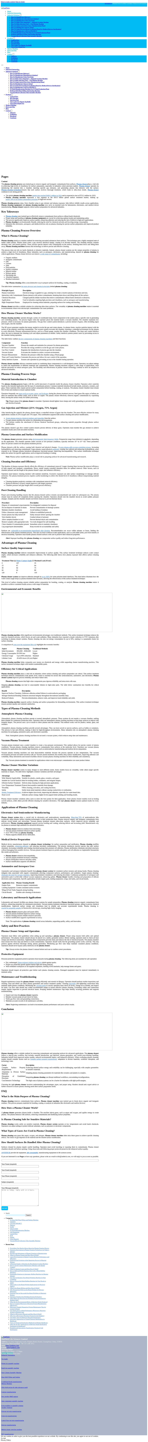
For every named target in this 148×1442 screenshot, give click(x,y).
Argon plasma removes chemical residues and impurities (25, 418)
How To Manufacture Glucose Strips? (22, 27)
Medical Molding (12, 49)
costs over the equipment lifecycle (24, 645)
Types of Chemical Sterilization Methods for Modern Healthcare (29, 1323)
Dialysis (12, 1225)
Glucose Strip (14, 1228)
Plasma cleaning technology (11, 190)
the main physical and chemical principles (35, 286)
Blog (8, 52)
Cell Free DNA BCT (16, 1223)
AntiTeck (12, 1222)
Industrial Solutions (13, 15)
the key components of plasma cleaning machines (35, 339)
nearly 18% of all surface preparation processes (22, 199)
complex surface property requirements (43, 1059)
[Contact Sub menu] (13, 54)
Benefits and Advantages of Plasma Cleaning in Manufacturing (28, 1253)
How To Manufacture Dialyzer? (21, 17)
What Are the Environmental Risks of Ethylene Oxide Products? (28, 1302)
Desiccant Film (11, 50)
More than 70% (76, 817)
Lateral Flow (15, 40)
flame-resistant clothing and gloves (30, 962)
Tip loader (4, 1359)
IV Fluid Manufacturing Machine (20, 1230)
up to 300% (46, 577)
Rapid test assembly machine (10, 1368)
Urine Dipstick (14, 1239)
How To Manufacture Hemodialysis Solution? (25, 19)
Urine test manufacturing (9, 1416)
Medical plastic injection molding (11, 1429)
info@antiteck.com (13, 1347)
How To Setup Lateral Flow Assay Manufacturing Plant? (28, 26)
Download (14, 60)
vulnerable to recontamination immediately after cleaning (30, 531)
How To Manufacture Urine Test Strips (23, 20)
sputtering (55, 449)
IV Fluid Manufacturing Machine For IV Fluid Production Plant (30, 32)
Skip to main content (8, 2)
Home (9, 11)
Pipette (12, 1237)
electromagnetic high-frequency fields (45, 439)
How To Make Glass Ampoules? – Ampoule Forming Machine (30, 22)
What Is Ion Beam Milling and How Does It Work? (24, 1288)
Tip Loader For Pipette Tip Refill (21, 45)
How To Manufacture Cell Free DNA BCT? (24, 31)
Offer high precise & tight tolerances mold (14, 1387)
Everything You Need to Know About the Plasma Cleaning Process (29, 1248)
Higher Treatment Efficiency (11, 792)
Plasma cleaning (12, 216)
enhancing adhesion (22, 846)
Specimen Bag (15, 43)
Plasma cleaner (81, 184)
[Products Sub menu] (14, 38)
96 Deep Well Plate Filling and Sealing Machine (24, 1220)
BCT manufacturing (7, 1434)
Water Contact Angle (24, 561)
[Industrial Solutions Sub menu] (20, 15)
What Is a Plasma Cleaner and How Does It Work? (24, 1255)
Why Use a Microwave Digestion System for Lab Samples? (27, 1316)
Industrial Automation (14, 13)
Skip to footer (20, 2)
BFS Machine (15, 42)
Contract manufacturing (8, 1392)
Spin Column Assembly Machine (11, 1372)
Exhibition (14, 58)
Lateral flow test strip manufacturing (12, 1420)
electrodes (72, 983)
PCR (11, 1235)
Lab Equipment (14, 1232)
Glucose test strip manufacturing (11, 1411)
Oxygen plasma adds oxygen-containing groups (74, 447)
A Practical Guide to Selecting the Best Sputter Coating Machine (29, 1264)
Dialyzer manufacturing (8, 1425)
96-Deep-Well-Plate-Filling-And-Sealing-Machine (26, 34)
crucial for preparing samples (11, 908)
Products (10, 38)
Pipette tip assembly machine (10, 1363)
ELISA (12, 1227)
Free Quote (7, 1353)
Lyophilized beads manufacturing (11, 1382)
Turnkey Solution (6, 1407)
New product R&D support (9, 1396)
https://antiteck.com (12, 1346)
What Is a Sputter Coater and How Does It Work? (24, 1269)
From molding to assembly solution (12, 1405)
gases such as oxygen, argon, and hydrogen (33, 393)
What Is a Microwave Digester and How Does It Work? (26, 1314)
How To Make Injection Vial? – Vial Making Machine (27, 24)
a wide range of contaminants (50, 254)
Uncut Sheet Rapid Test (18, 47)
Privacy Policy (16, 1353)
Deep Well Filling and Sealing (10, 1377)
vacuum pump (41, 985)
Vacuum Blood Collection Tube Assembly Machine (26, 36)
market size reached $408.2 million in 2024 (47, 195)
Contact (9, 54)
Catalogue (14, 61)
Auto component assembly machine (12, 1401)
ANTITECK (108, 3)
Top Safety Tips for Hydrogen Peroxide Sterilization (25, 1317)
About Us (14, 56)
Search (8, 1213)
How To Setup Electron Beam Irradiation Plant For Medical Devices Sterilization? (36, 29)
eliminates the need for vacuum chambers (15, 875)
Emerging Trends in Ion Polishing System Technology (26, 1297)
